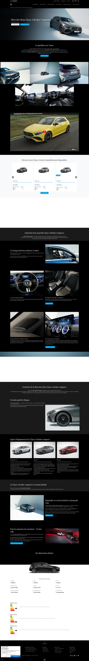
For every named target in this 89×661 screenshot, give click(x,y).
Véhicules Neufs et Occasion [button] (29, 647)
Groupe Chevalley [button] (72, 647)
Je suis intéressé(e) (15, 24)
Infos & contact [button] (56, 647)
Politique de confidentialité (26, 655)
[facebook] (70, 655)
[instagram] (72, 655)
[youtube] (78, 655)
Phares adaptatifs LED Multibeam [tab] (39, 402)
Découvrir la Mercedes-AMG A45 (16, 543)
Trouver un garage (76, 4)
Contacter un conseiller (50, 347)
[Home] (11, 4)
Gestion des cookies (35, 655)
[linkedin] (74, 655)
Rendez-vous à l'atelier (58, 651)
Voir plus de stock (44, 192)
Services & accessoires (67, 4)
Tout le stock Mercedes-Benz (30, 651)
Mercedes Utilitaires (51, 4)
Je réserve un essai (45, 55)
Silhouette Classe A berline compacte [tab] (27, 402)
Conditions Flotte (72, 648)
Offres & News (58, 4)
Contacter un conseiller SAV (59, 648)
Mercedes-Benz (35, 4)
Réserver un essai (49, 303)
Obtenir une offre (49, 515)
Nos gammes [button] (44, 647)
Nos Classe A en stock (24, 24)
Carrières (71, 652)
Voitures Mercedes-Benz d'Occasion (31, 649)
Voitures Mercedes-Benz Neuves (30, 648)
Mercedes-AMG (42, 4)
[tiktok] (76, 655)
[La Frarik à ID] (44, 659)
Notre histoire (72, 651)
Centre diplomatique (73, 649)
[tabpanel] (44, 418)
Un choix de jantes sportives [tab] (14, 402)
